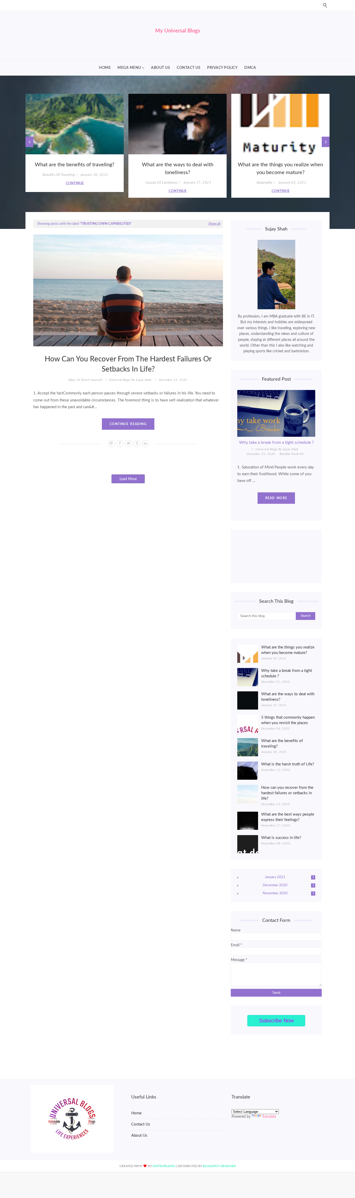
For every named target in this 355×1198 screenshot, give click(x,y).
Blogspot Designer (219, 1166)
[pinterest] (111, 443)
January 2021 (289, 877)
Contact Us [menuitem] (188, 68)
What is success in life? (281, 838)
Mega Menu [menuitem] (129, 68)
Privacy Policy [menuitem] (222, 68)
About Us (139, 1135)
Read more (276, 498)
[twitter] (128, 443)
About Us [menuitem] (160, 68)
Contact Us (140, 1124)
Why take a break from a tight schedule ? (276, 442)
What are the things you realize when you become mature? (280, 168)
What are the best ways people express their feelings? (287, 817)
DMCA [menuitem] (250, 68)
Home (136, 1113)
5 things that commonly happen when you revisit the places (288, 720)
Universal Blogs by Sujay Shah (130, 379)
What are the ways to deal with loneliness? (177, 168)
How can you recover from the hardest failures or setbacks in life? (128, 364)
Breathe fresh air (292, 453)
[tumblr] (137, 443)
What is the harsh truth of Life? (287, 764)
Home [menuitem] (105, 68)
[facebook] (119, 443)
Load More (128, 479)
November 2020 (288, 893)
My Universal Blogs (177, 31)
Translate (269, 1116)
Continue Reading (128, 424)
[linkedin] (145, 443)
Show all (214, 224)
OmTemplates (164, 1166)
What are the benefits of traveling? (74, 164)
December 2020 (288, 885)
